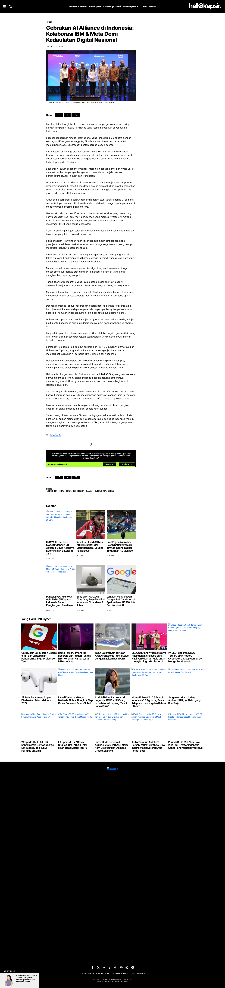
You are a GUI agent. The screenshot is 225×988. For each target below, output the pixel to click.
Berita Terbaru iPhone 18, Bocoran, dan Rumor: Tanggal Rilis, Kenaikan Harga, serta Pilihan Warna (74, 657)
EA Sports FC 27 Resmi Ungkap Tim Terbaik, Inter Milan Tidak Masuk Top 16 (72, 745)
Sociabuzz (127, 464)
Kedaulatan (89, 491)
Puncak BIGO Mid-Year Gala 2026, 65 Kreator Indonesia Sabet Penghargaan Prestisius (59, 601)
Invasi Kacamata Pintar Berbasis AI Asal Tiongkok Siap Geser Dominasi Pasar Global (75, 700)
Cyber (49, 22)
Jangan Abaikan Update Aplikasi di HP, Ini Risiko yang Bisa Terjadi (184, 700)
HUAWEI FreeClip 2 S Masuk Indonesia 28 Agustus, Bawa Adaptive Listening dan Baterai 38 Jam (60, 548)
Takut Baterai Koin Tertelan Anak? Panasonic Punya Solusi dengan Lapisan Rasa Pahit (112, 655)
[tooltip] (59, 115)
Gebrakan (68, 491)
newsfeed (50, 46)
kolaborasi (98, 491)
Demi (55, 491)
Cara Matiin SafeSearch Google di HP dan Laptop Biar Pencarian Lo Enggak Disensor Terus (39, 657)
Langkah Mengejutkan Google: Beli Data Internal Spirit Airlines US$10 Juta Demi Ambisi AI (121, 601)
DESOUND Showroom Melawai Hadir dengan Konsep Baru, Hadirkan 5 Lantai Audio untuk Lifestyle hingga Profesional (149, 657)
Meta (104, 491)
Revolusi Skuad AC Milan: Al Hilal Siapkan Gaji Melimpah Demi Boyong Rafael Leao (90, 546)
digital (61, 491)
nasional (111, 491)
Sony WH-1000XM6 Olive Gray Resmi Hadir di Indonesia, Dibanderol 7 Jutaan (90, 601)
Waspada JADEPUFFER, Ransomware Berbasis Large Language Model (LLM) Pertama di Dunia (37, 746)
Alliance (50, 491)
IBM (74, 491)
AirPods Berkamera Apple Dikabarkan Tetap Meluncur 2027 (36, 700)
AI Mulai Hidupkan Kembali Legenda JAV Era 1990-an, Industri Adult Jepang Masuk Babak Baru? (111, 702)
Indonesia (80, 491)
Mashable (55, 435)
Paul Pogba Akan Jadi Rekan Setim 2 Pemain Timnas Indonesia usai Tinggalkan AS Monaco (120, 546)
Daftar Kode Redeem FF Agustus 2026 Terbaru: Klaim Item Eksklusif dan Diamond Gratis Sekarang (111, 746)
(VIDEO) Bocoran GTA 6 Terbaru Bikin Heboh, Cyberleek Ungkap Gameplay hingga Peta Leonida (185, 657)
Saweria (109, 464)
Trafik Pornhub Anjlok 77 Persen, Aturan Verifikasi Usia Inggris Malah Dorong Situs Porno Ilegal (148, 746)
